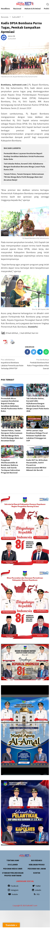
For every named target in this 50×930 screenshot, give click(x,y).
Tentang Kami (13, 860)
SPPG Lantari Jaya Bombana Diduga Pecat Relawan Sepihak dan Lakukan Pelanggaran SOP (37, 435)
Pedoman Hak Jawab (37, 869)
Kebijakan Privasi (37, 864)
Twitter (38, 886)
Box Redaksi (36, 860)
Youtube (14, 894)
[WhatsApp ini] (46, 352)
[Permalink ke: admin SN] (4, 37)
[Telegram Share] (40, 352)
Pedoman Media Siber (12, 869)
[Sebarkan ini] (27, 352)
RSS (38, 894)
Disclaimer (13, 864)
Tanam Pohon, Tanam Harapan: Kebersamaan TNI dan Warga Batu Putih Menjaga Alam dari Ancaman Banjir (24, 177)
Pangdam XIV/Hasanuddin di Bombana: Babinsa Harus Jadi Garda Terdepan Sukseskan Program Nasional (10, 466)
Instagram (14, 890)
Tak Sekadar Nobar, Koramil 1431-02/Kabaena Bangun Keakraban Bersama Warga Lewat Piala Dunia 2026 (24, 166)
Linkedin (38, 890)
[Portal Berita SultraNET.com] (25, 4)
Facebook (14, 886)
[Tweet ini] (33, 352)
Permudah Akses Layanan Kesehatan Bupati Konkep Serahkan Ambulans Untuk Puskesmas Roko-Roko (24, 156)
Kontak (36, 873)
